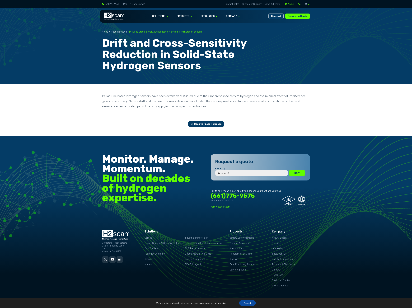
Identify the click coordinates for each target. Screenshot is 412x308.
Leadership (277, 248)
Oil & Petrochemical (195, 248)
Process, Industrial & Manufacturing (203, 243)
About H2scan (279, 238)
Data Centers (151, 248)
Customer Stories (281, 280)
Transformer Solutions (241, 253)
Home (105, 31)
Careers (276, 269)
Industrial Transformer (196, 238)
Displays (233, 259)
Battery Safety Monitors (241, 238)
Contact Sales (232, 4)
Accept (247, 303)
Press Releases (119, 31)
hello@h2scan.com (220, 206)
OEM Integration (237, 269)
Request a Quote (297, 16)
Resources (277, 275)
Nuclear (148, 264)
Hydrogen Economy (155, 253)
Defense (149, 259)
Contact (276, 16)
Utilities (148, 238)
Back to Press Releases (207, 124)
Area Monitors (236, 248)
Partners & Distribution (283, 264)
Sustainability (279, 253)
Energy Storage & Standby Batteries (163, 243)
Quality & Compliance (283, 259)
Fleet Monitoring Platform (242, 264)
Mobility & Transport (195, 259)
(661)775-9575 (111, 4)
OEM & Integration (194, 264)
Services (276, 243)
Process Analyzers (239, 243)
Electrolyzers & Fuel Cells (198, 253)
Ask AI (290, 4)
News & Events (273, 4)
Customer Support (252, 4)
